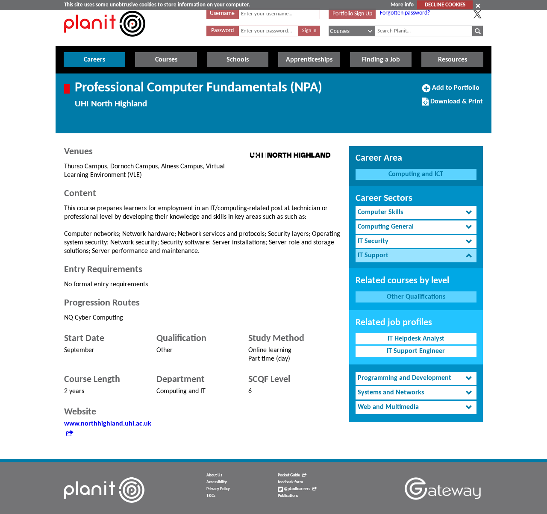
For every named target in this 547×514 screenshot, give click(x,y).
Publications (288, 496)
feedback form (290, 482)
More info (402, 5)
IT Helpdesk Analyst (416, 338)
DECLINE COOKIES (445, 5)
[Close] (478, 5)
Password (222, 30)
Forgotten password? (405, 13)
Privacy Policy (218, 489)
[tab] (416, 212)
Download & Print (455, 105)
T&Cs (210, 496)
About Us (214, 475)
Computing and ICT (415, 174)
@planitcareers (296, 489)
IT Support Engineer (416, 351)
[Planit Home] (104, 41)
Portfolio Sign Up (352, 14)
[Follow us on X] (477, 14)
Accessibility (216, 482)
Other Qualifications (416, 297)
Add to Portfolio (454, 91)
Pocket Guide (289, 475)
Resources (452, 59)
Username (222, 13)
